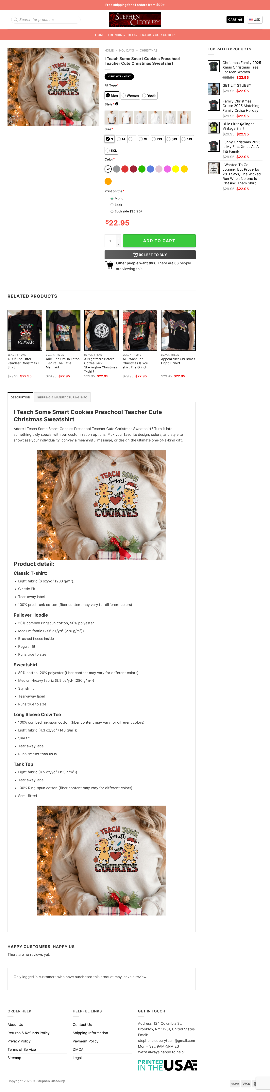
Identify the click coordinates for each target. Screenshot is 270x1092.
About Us (15, 1025)
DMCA (78, 1049)
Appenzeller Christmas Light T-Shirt (178, 361)
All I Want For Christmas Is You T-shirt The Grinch (137, 363)
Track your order (157, 35)
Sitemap (14, 1058)
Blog (132, 35)
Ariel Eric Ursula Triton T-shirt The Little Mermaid (62, 363)
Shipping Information (90, 1033)
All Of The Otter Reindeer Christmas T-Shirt (24, 363)
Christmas (149, 50)
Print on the (114, 191)
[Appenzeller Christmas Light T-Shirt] (178, 330)
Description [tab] (20, 397)
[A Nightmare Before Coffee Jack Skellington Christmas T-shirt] (101, 330)
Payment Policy (85, 1041)
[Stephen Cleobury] (135, 19)
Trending (116, 35)
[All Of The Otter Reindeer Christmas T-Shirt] (25, 330)
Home (100, 35)
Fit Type (112, 85)
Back (118, 205)
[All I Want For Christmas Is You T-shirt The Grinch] (140, 330)
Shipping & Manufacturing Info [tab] (62, 397)
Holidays (126, 50)
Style (111, 104)
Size (109, 129)
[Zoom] (13, 120)
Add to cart (159, 240)
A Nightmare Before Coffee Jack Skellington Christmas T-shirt (100, 365)
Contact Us (82, 1025)
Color (110, 159)
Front (118, 198)
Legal (77, 1058)
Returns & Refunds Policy (29, 1033)
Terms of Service (22, 1049)
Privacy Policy (19, 1041)
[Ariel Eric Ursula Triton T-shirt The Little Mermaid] (63, 330)
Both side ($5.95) (128, 211)
